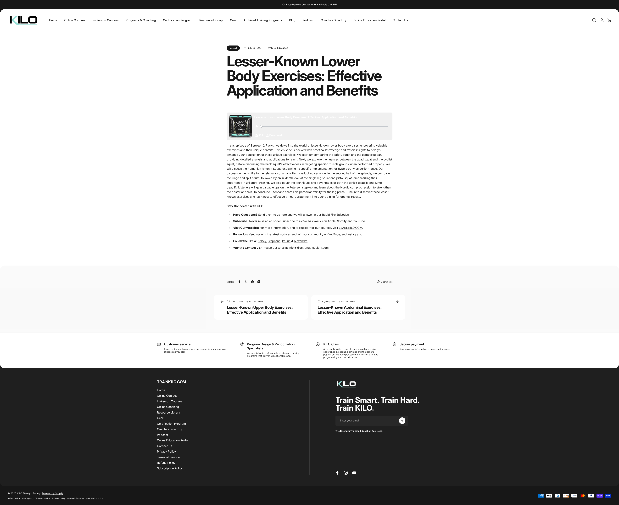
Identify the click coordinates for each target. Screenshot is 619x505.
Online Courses (167, 395)
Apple (331, 221)
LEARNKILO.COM (350, 227)
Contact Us (164, 446)
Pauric (286, 241)
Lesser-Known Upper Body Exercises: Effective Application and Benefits (260, 310)
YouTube (359, 221)
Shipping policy (58, 498)
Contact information (75, 498)
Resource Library (168, 412)
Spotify (342, 221)
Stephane (274, 241)
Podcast (162, 435)
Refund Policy (166, 462)
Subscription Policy (170, 468)
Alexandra (300, 241)
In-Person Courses (169, 401)
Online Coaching (168, 407)
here (284, 214)
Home (161, 390)
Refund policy (14, 498)
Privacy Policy (166, 451)
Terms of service (42, 498)
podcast (233, 48)
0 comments (386, 281)
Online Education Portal (172, 440)
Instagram (354, 234)
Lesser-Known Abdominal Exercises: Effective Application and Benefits (350, 310)
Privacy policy (27, 498)
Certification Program (171, 423)
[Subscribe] (402, 420)
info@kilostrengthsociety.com (309, 247)
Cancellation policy (94, 498)
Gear (160, 418)
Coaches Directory (169, 429)
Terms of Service (168, 457)
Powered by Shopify (52, 493)
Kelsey (262, 241)
